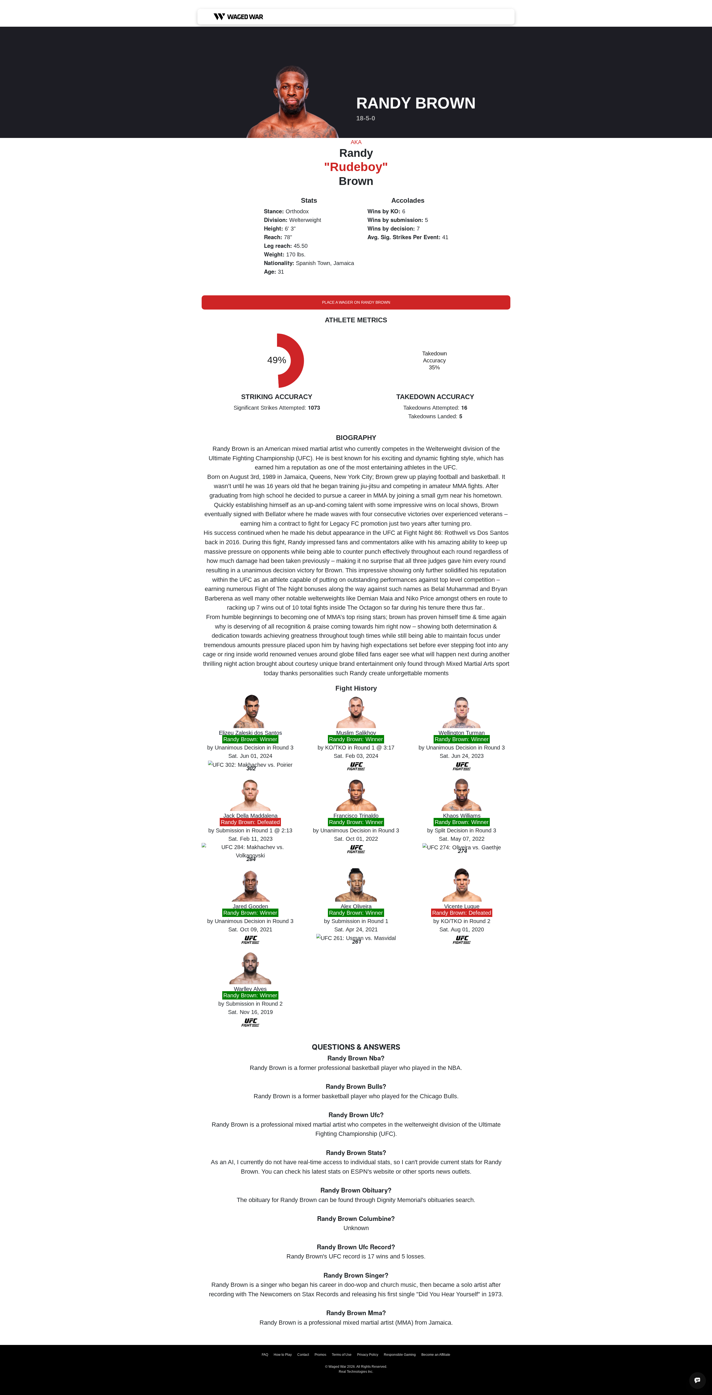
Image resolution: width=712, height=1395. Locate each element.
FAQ (265, 1355)
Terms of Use (342, 1355)
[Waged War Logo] (238, 16)
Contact (303, 1355)
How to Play (283, 1355)
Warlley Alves (250, 989)
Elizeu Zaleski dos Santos (250, 733)
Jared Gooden (250, 906)
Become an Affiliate (435, 1355)
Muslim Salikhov (356, 733)
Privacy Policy (367, 1355)
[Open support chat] (697, 1380)
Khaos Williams (462, 816)
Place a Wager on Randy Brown (356, 302)
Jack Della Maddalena (250, 816)
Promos (320, 1355)
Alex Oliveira (356, 906)
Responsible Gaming (400, 1355)
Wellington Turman (462, 733)
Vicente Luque (461, 906)
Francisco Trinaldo (356, 816)
